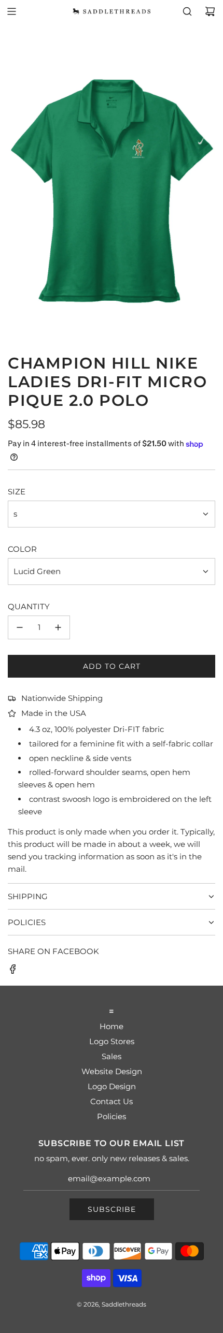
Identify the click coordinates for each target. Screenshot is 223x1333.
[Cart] (210, 11)
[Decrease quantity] (19, 627)
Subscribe (112, 1209)
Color (22, 549)
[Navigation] (11, 11)
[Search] (187, 11)
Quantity (29, 606)
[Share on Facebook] (13, 971)
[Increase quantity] (58, 627)
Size (16, 491)
